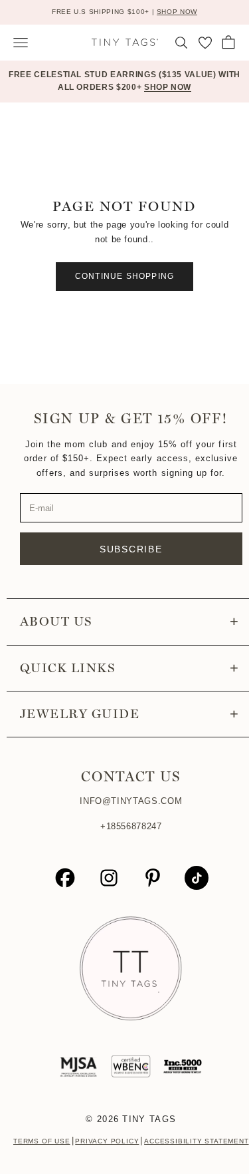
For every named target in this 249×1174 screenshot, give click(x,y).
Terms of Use (41, 1141)
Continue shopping (124, 276)
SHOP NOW (177, 11)
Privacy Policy (107, 1141)
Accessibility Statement (196, 1141)
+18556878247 (131, 826)
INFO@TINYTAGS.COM (131, 801)
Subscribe (131, 549)
